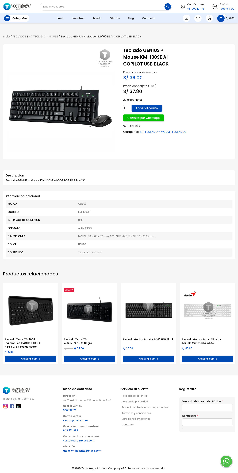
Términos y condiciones (136, 413)
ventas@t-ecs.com (75, 420)
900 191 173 (69, 410)
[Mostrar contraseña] (182, 428)
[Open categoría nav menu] (7, 18)
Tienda (97, 18)
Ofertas (115, 18)
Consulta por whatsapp (143, 118)
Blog (131, 18)
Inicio (60, 18)
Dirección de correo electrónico (202, 401)
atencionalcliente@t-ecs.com (82, 450)
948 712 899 (70, 430)
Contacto (148, 18)
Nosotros (78, 18)
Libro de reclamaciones (136, 419)
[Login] (186, 18)
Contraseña (190, 416)
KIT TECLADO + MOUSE (43, 36)
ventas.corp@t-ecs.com (78, 440)
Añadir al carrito (147, 108)
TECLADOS (19, 36)
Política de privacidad (135, 401)
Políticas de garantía (134, 396)
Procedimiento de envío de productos (145, 407)
